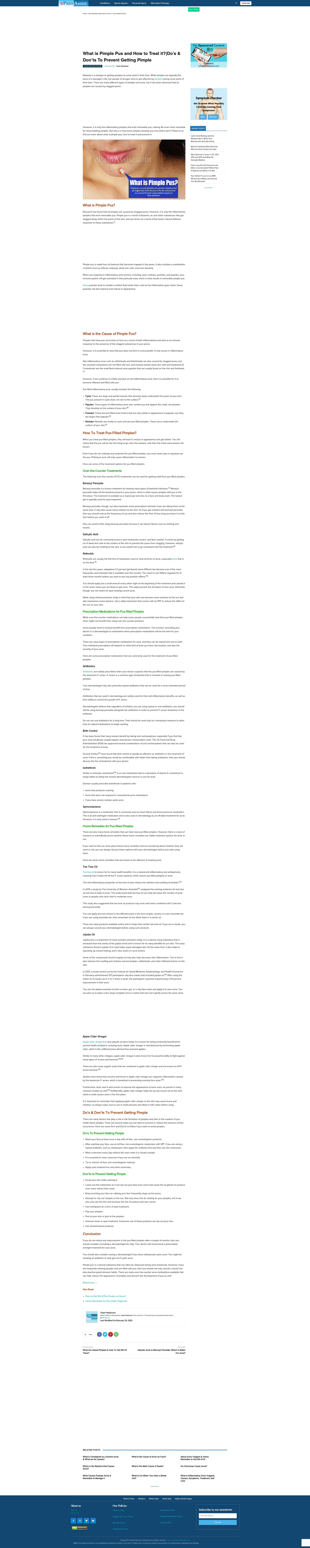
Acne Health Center (119, 13)
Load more (208, 187)
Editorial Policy (119, 1523)
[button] (236, 3)
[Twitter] (105, 1334)
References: (89, 1283)
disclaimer (106, 1318)
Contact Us (75, 1513)
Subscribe (218, 1522)
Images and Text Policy (123, 1517)
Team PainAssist (122, 66)
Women (213, 117)
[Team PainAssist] (92, 1317)
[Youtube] (93, 1520)
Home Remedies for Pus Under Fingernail (106, 1301)
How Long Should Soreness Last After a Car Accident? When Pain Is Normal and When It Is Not (204, 168)
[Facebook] (99, 1334)
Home (85, 13)
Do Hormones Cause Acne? (194, 1466)
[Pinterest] (110, 1334)
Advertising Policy (167, 1510)
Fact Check (194, 9)
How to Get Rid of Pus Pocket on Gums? (105, 1296)
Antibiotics (88, 671)
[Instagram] (80, 1520)
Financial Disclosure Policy (171, 1516)
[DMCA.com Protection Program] (79, 1529)
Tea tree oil (88, 872)
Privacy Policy (119, 1510)
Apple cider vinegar (92, 1042)
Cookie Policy (165, 1522)
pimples (158, 79)
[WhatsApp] (116, 1334)
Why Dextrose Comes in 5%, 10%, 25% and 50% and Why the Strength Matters (205, 157)
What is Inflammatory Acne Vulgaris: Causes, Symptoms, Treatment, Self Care (198, 1478)
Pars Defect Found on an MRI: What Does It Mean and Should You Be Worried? (204, 178)
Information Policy (120, 1529)
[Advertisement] (134, 33)
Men (203, 117)
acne (174, 559)
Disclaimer (178, 1540)
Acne (85, 285)
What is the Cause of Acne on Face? (149, 1457)
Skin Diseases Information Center (100, 13)
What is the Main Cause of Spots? (147, 1466)
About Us (74, 1510)
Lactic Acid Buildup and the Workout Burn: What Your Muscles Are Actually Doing (202, 138)
